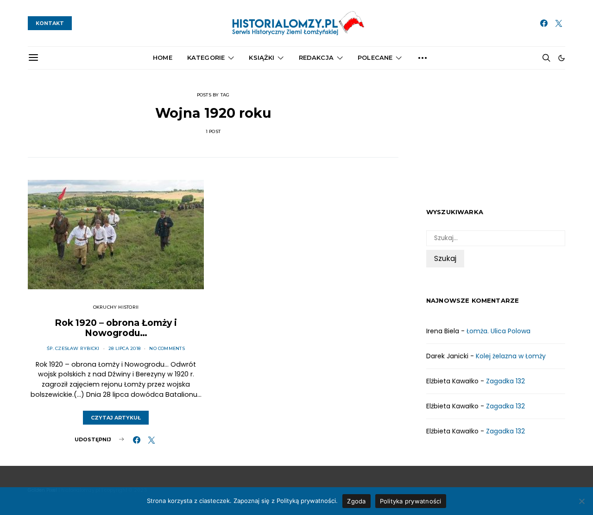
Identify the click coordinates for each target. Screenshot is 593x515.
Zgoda (356, 501)
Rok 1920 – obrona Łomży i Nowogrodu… (116, 327)
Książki (261, 57)
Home (162, 57)
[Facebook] (543, 23)
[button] (561, 58)
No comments (167, 348)
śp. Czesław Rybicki (73, 348)
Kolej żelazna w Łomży (511, 356)
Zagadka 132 (505, 381)
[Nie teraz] (581, 501)
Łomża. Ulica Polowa (498, 331)
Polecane (375, 57)
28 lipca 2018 (124, 348)
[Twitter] (558, 23)
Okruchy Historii (116, 307)
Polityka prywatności (411, 501)
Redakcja (316, 57)
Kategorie (206, 57)
